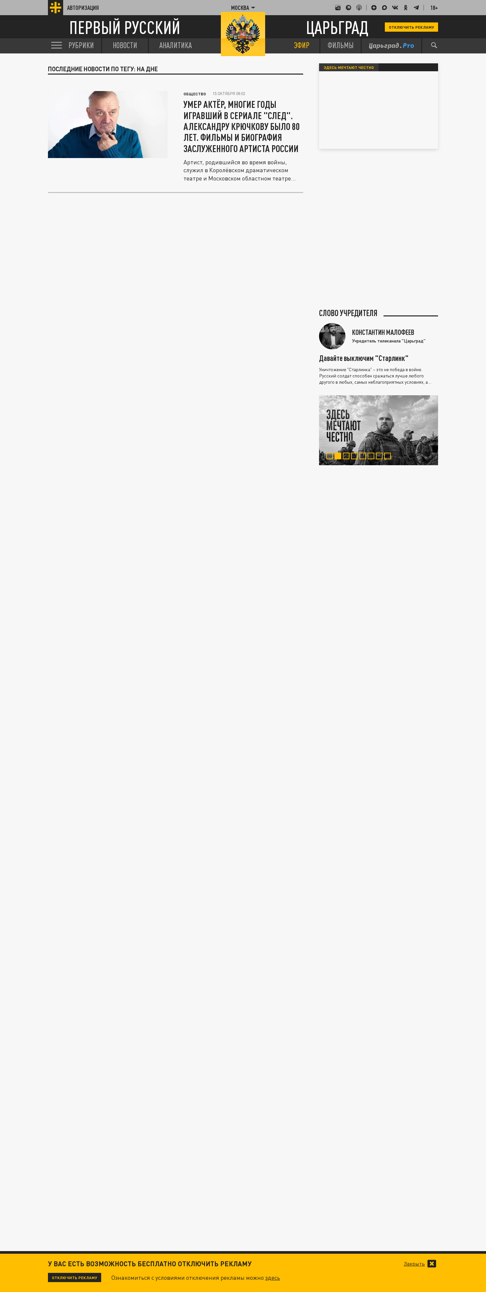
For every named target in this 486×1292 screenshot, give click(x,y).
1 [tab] (331, 457)
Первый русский (124, 27)
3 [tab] (347, 457)
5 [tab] (364, 457)
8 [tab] (388, 457)
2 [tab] (339, 457)
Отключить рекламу (411, 27)
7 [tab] (380, 457)
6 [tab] (372, 457)
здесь (272, 1277)
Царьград (337, 27)
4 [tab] (355, 457)
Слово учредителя (348, 313)
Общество (194, 93)
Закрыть (414, 1264)
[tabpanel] (378, 430)
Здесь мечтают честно (349, 67)
